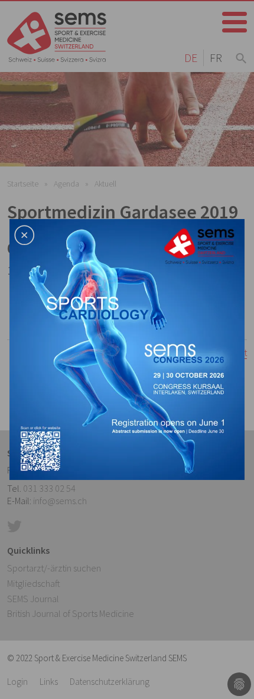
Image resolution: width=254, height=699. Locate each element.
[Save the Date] (127, 348)
